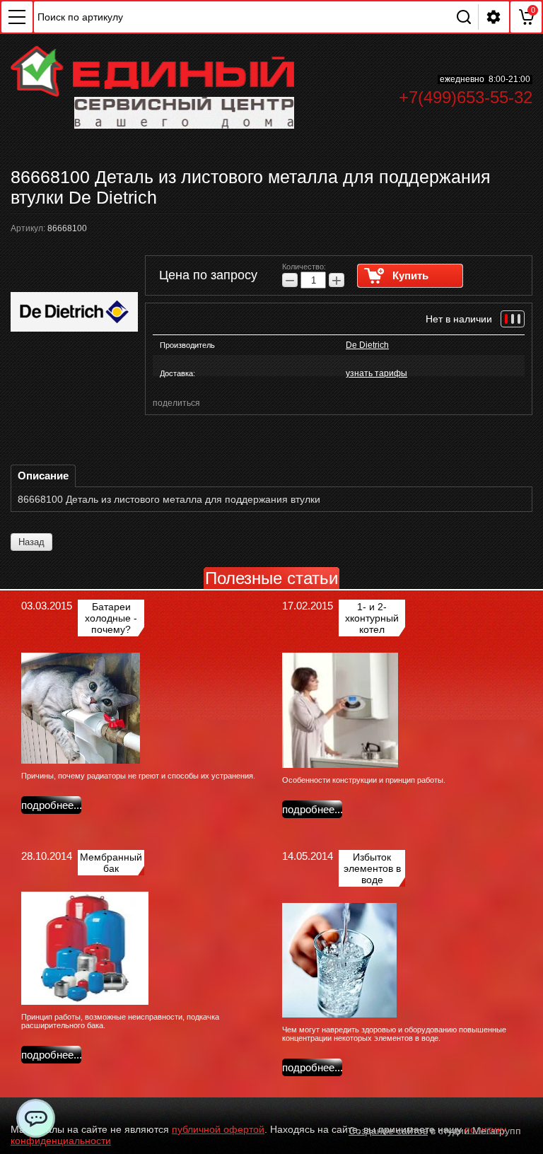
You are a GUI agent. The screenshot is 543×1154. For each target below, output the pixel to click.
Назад (31, 542)
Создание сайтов (388, 1130)
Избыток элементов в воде (372, 868)
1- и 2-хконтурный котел (372, 618)
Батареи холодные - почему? (111, 618)
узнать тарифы (376, 373)
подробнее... (51, 805)
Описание (43, 476)
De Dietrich (367, 345)
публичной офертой (218, 1129)
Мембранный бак (111, 862)
